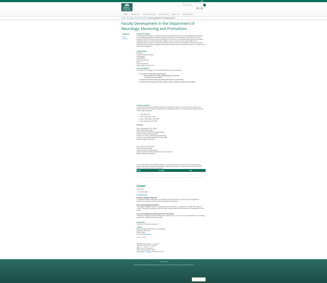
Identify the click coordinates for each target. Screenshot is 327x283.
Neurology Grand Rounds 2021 (136, 18)
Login (201, 1)
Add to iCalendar (146, 239)
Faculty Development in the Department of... (162, 18)
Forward (204, 8)
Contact (141, 185)
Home (125, 14)
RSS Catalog (164, 14)
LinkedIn (202, 8)
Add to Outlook (150, 239)
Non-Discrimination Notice (186, 265)
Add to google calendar (138, 239)
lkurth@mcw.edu (142, 195)
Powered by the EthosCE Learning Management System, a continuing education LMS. (199, 279)
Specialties (135, 14)
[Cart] (205, 1)
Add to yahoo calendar (142, 239)
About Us (175, 14)
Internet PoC (188, 14)
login (142, 252)
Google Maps (147, 234)
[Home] (127, 7)
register (148, 252)
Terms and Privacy (172, 265)
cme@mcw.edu (163, 261)
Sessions (125, 39)
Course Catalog (149, 14)
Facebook (197, 8)
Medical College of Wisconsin (146, 265)
